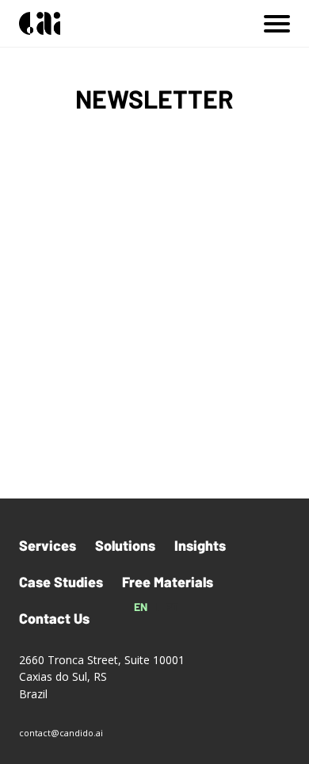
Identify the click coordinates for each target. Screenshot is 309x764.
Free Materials (167, 581)
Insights (200, 545)
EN (141, 606)
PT (172, 606)
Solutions (125, 545)
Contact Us (54, 618)
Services (47, 545)
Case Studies (61, 581)
